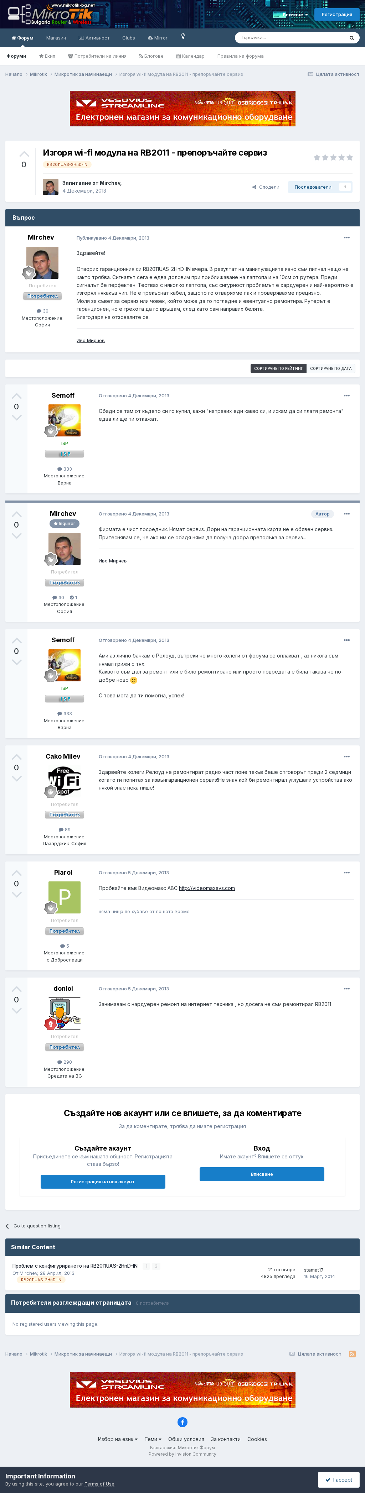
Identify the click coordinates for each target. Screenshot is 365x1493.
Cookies (257, 1439)
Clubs (128, 38)
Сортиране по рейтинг (278, 368)
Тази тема (323, 37)
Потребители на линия (100, 56)
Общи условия (186, 1439)
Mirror (160, 38)
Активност (96, 38)
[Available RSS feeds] (352, 1354)
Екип (49, 56)
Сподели (267, 187)
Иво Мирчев (91, 340)
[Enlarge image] (133, 680)
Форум (25, 38)
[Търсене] (352, 37)
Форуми (16, 56)
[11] (183, 35)
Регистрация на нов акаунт (103, 1181)
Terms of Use (99, 1484)
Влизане (294, 14)
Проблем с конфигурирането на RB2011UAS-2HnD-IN (75, 1266)
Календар (193, 56)
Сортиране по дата (331, 368)
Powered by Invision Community (182, 1454)
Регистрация (337, 14)
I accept (341, 1480)
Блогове (153, 56)
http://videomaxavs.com (207, 888)
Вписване (262, 1174)
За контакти (226, 1439)
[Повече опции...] (347, 238)
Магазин (56, 38)
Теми (151, 1439)
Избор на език (116, 1439)
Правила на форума (240, 56)
